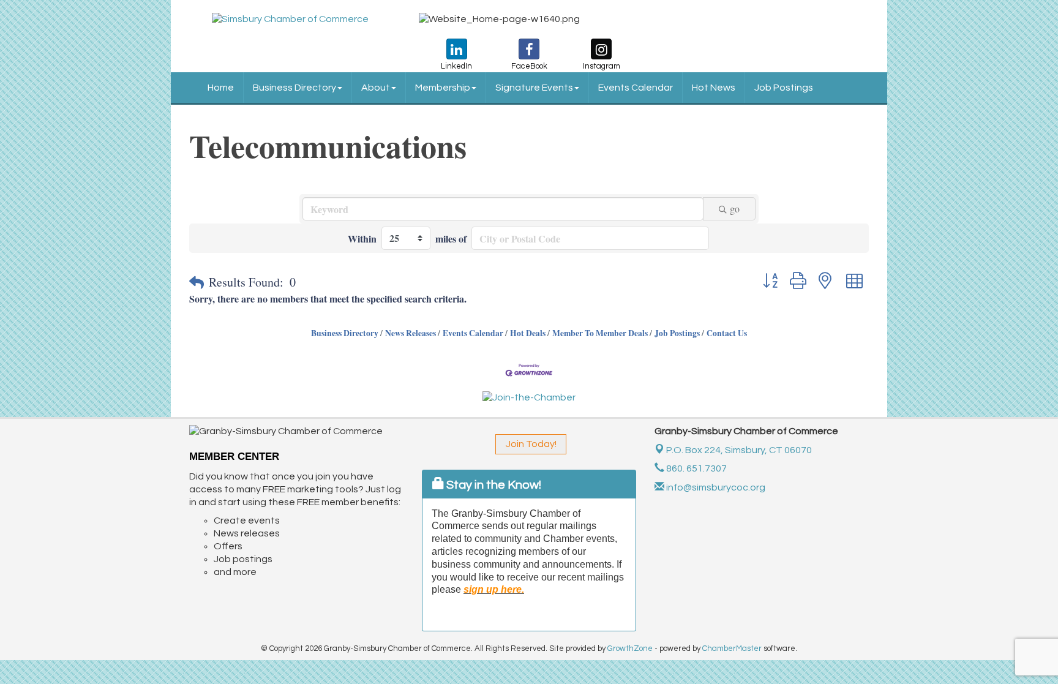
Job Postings (783, 87)
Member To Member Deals (600, 333)
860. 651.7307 (695, 468)
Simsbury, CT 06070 (739, 450)
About (375, 87)
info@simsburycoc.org (714, 487)
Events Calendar (635, 87)
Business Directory (294, 87)
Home (221, 87)
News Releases (410, 333)
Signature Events (534, 87)
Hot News (713, 87)
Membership (442, 87)
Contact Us (727, 333)
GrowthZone (630, 648)
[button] (196, 282)
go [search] (735, 208)
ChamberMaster (732, 648)
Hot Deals (528, 333)
